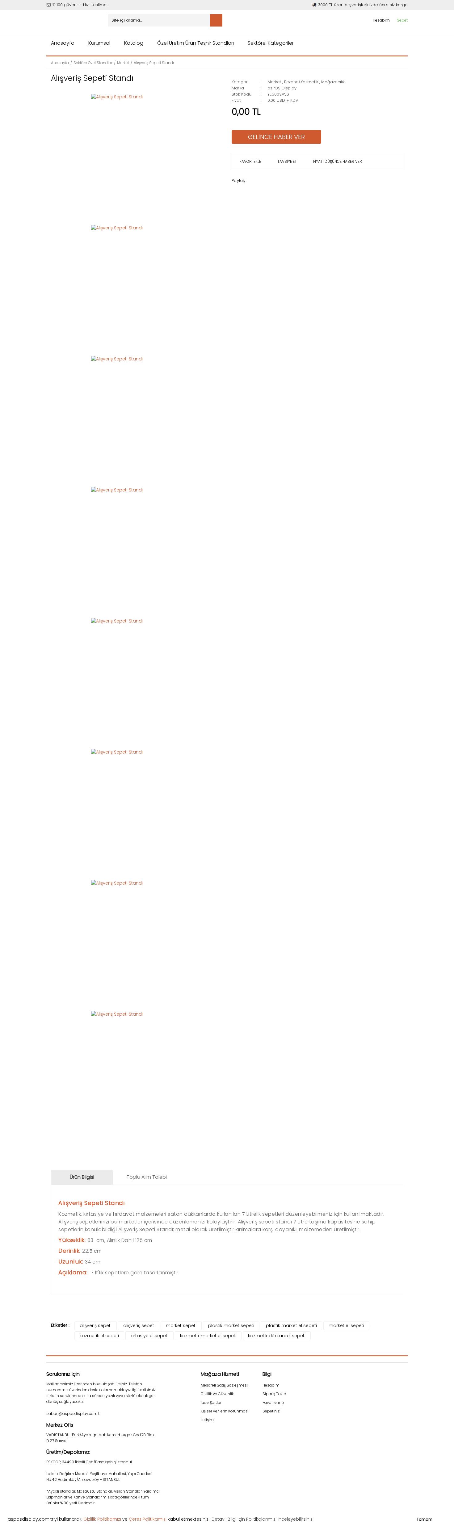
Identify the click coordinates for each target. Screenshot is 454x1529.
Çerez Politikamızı (147, 1519)
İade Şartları (211, 1402)
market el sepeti (346, 1325)
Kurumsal (99, 43)
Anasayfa (62, 43)
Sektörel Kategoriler (271, 43)
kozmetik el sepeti (99, 1336)
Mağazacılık (333, 82)
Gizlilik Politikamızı (102, 1519)
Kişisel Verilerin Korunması (225, 1411)
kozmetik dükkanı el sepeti (276, 1336)
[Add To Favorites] (249, 161)
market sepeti (181, 1325)
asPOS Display (281, 88)
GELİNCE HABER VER (276, 137)
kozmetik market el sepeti (208, 1336)
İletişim (207, 1419)
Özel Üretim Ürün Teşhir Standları (195, 43)
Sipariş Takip (274, 1393)
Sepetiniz (271, 1411)
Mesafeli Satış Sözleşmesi (224, 1385)
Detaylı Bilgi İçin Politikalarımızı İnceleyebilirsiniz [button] (262, 1519)
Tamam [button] (424, 1519)
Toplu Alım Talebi (147, 1177)
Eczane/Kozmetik (301, 82)
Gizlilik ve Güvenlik (217, 1393)
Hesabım (271, 1385)
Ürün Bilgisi (82, 1177)
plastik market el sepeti (291, 1325)
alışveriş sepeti (95, 1325)
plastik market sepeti (231, 1325)
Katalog (133, 43)
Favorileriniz (273, 1402)
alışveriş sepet (138, 1325)
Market (274, 82)
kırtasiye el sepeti (149, 1336)
